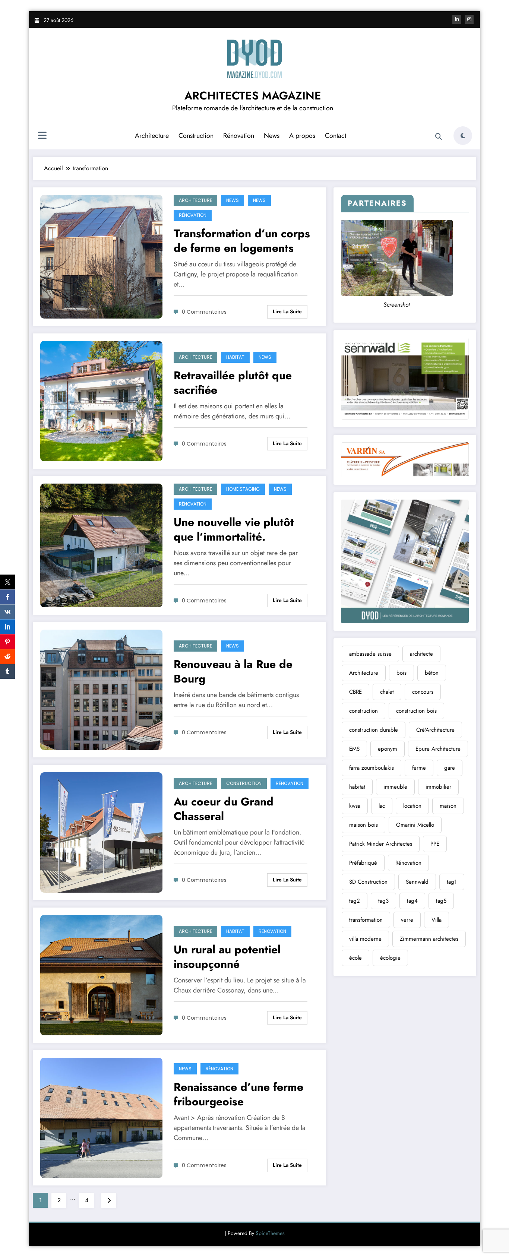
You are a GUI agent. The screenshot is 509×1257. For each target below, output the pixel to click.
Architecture (152, 135)
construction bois (416, 711)
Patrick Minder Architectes (380, 844)
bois (401, 673)
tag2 (354, 901)
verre (407, 920)
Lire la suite (287, 311)
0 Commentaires (204, 312)
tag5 (441, 901)
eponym (387, 749)
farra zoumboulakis (371, 768)
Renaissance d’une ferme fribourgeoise (238, 1094)
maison (448, 806)
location (412, 806)
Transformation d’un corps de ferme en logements (242, 240)
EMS (354, 749)
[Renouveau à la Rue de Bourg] (101, 689)
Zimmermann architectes (429, 939)
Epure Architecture (438, 749)
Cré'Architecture (435, 730)
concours (422, 692)
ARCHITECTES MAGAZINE (252, 96)
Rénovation (238, 135)
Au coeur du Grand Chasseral (224, 808)
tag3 (383, 901)
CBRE (355, 692)
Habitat (235, 357)
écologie (390, 958)
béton (432, 673)
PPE (434, 844)
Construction (196, 135)
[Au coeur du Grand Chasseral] (101, 831)
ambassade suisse (370, 654)
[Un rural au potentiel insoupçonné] (101, 974)
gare (449, 768)
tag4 (412, 901)
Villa (436, 920)
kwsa (354, 806)
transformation (366, 920)
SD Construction (368, 882)
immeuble (395, 787)
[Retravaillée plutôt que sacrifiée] (101, 400)
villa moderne (365, 939)
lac (382, 806)
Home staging (243, 489)
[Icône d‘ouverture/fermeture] (42, 136)
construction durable (373, 730)
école (355, 958)
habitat (357, 787)
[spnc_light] (462, 135)
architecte (421, 654)
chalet (387, 692)
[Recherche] (438, 136)
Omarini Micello (415, 825)
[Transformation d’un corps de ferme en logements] (101, 256)
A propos (302, 135)
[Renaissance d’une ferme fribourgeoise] (101, 1117)
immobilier (438, 787)
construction (363, 711)
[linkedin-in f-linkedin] (456, 19)
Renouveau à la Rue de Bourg (233, 671)
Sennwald (417, 882)
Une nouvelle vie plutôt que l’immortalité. (234, 529)
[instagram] (469, 19)
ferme (419, 768)
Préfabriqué (363, 863)
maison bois (363, 825)
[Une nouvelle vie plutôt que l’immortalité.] (101, 545)
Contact (335, 135)
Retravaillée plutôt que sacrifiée (233, 382)
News (271, 135)
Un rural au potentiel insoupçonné (227, 956)
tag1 (452, 882)
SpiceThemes (270, 1233)
